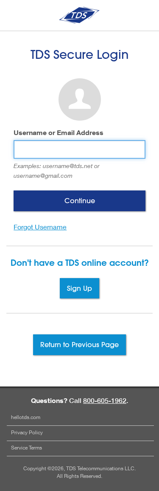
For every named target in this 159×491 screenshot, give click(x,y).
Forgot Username (40, 227)
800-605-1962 (104, 400)
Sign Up (79, 288)
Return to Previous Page (79, 344)
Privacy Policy (27, 432)
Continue (79, 200)
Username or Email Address (58, 132)
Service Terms (26, 447)
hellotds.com (25, 417)
